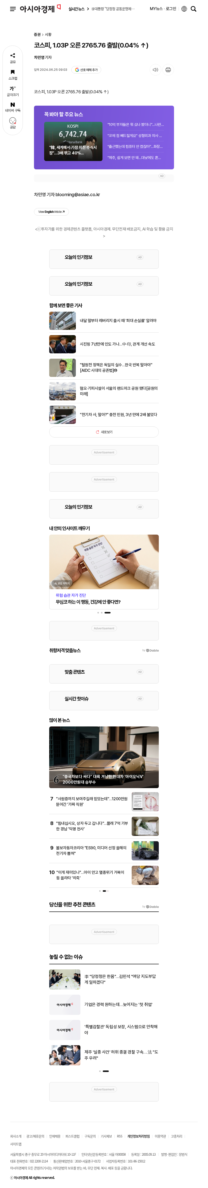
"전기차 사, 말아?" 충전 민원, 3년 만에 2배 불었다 (118, 414)
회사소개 (15, 1136)
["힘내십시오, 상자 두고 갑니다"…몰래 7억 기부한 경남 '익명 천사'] (145, 835)
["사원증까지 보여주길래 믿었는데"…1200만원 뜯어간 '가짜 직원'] (145, 810)
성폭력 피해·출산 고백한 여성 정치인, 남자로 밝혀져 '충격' (121, 1055)
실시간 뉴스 (76, 9)
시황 (48, 35)
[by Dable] (150, 906)
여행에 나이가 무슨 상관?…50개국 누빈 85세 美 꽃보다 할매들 (120, 979)
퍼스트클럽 (72, 1136)
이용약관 (160, 1136)
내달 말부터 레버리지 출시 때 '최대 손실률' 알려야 (118, 320)
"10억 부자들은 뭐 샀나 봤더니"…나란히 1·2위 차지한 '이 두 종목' (136, 124)
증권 (37, 35)
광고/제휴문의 (35, 1136)
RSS (119, 1136)
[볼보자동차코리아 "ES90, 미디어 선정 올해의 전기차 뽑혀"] (145, 859)
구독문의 (90, 1136)
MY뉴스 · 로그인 (163, 8)
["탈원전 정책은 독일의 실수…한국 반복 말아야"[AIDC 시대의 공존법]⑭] (62, 376)
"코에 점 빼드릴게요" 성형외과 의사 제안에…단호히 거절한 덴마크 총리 (136, 135)
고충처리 (176, 1136)
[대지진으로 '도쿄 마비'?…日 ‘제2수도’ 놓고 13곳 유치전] (64, 1014)
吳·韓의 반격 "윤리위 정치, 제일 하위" (115, 1029)
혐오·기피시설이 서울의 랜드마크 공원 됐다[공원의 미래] (119, 391)
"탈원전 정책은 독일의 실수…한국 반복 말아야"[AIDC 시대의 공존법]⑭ (116, 367)
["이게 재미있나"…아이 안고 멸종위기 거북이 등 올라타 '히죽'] (145, 884)
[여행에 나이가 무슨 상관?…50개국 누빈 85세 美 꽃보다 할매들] (64, 988)
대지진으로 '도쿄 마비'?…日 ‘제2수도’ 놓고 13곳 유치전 (119, 1004)
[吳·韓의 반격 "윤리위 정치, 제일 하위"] (64, 1039)
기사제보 (106, 1136)
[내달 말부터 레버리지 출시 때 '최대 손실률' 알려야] (62, 329)
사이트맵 (15, 1143)
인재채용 (54, 1136)
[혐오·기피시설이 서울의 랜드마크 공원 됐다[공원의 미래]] (62, 399)
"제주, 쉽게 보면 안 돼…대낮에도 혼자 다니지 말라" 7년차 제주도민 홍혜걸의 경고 (136, 157)
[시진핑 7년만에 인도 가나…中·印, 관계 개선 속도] (62, 352)
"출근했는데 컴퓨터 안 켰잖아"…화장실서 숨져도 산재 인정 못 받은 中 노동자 (136, 146)
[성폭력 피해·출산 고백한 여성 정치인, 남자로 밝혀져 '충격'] (64, 1064)
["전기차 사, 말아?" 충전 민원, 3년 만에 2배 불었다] (62, 423)
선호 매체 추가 (88, 70)
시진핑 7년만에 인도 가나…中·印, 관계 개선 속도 (117, 344)
